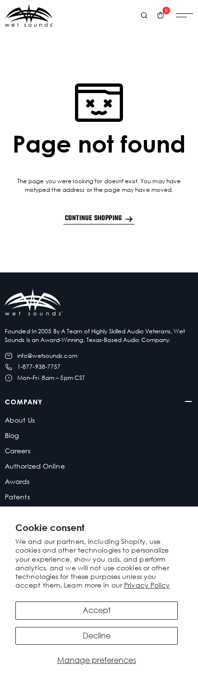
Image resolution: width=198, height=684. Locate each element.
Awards (17, 481)
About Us (20, 420)
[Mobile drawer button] (184, 15)
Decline (97, 635)
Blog (12, 435)
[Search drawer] (144, 15)
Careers (17, 451)
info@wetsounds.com (47, 355)
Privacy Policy (147, 585)
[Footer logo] (33, 303)
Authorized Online (35, 466)
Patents (17, 497)
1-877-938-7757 (39, 366)
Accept (97, 610)
